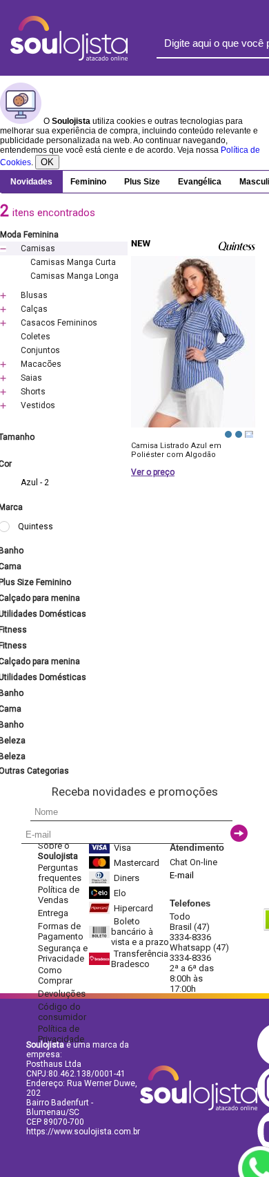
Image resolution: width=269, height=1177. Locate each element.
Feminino (88, 182)
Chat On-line (193, 862)
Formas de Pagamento (60, 931)
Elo (120, 893)
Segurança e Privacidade (63, 953)
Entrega (53, 913)
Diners (126, 878)
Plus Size (142, 182)
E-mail (182, 875)
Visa (122, 847)
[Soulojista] (69, 58)
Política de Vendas (58, 894)
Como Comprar (55, 975)
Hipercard (133, 908)
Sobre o (58, 850)
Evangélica (199, 182)
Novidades (31, 182)
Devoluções (62, 993)
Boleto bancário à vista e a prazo (140, 931)
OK (47, 162)
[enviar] (239, 833)
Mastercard (136, 863)
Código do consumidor (62, 1011)
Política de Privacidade (61, 1034)
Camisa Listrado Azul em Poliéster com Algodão (176, 450)
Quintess (35, 526)
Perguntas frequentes (59, 872)
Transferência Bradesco (139, 958)
